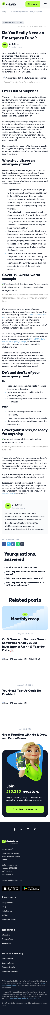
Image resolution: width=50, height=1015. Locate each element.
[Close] (45, 4)
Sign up (34, 4)
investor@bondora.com (11, 880)
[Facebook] (4, 544)
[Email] (22, 544)
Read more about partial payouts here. (24, 999)
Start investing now (23, 809)
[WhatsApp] (18, 544)
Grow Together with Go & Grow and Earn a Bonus (24, 736)
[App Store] (11, 888)
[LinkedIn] (13, 544)
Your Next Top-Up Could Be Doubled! (21, 692)
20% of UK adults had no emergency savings (23, 340)
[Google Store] (31, 888)
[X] (9, 544)
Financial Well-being (13, 23)
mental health (8, 493)
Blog (4, 11)
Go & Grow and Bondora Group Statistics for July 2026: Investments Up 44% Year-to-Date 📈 (24, 644)
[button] (25, 568)
